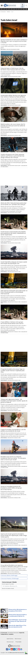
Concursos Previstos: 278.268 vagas (10, 578)
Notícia (8, 11)
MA (26, 9)
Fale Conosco (18, 638)
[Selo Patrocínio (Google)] (22, 5)
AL (6, 9)
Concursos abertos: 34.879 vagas (9, 575)
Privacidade (18, 642)
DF (19, 9)
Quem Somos (10, 638)
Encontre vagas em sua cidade (8, 584)
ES (21, 9)
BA (14, 9)
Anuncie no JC (10, 642)
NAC (2, 9)
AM (11, 9)
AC (4, 9)
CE (16, 9)
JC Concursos (3, 11)
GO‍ (23, 9)
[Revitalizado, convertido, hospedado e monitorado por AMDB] (26, 653)
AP (9, 9)
